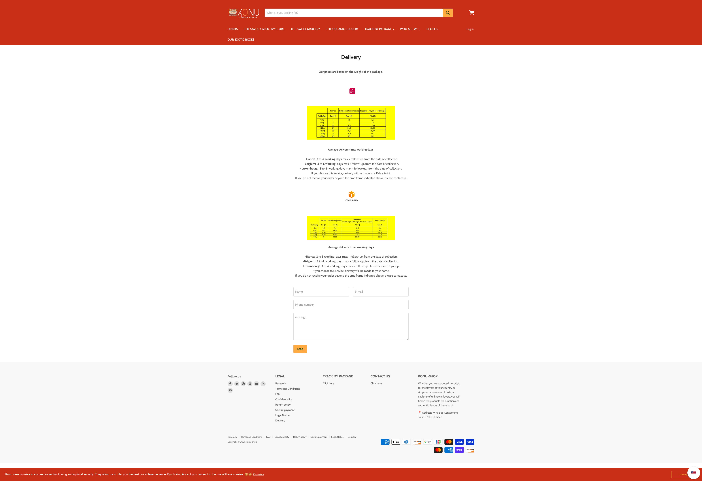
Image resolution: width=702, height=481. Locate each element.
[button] (259, 474)
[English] (691, 473)
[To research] (448, 13)
